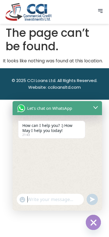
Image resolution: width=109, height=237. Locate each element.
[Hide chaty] (93, 222)
